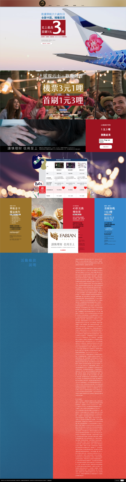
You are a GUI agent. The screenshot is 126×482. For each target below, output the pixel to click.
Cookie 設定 (117, 480)
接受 (122, 480)
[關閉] (124, 480)
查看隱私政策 (49, 480)
